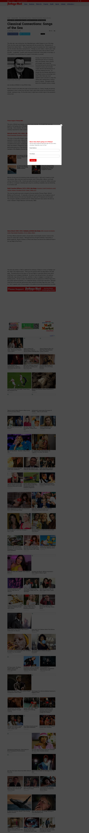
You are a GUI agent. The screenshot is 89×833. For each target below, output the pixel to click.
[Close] (61, 125)
